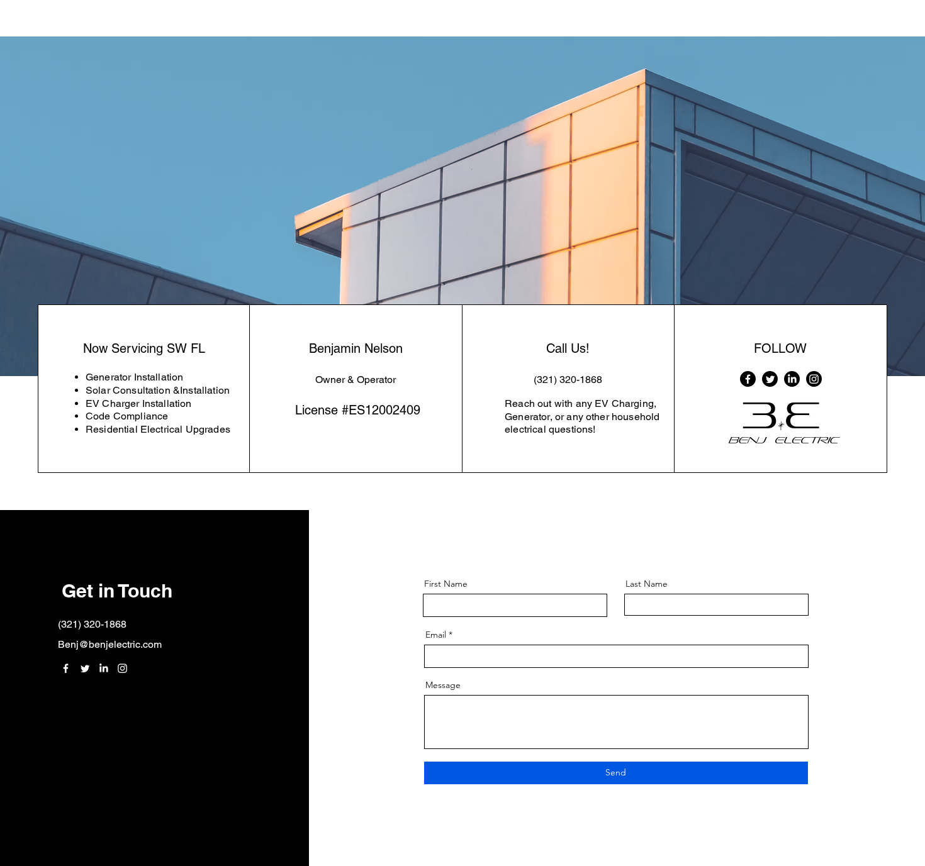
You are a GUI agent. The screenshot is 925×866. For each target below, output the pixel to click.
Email (435, 634)
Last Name (646, 583)
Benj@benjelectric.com (110, 644)
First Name (446, 583)
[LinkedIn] (792, 379)
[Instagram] (814, 379)
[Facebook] (748, 379)
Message (443, 684)
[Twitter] (770, 379)
